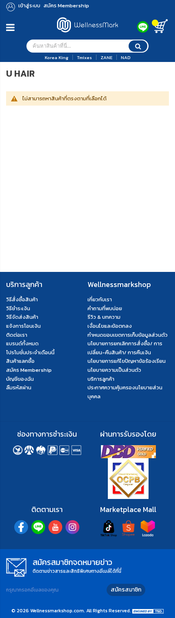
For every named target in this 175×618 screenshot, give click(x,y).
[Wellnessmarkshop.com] (87, 34)
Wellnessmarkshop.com (57, 610)
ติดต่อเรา (16, 335)
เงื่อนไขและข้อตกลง (110, 326)
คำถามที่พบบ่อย (105, 308)
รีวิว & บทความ (104, 317)
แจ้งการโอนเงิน (23, 326)
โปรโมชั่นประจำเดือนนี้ (30, 352)
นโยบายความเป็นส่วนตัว (114, 370)
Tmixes (84, 57)
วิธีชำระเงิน (18, 308)
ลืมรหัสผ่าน (18, 387)
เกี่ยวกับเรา (100, 299)
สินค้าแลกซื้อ (20, 361)
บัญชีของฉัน (20, 379)
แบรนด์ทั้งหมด (22, 343)
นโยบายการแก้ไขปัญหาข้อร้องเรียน (127, 361)
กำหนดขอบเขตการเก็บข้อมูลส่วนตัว (128, 335)
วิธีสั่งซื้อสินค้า (22, 299)
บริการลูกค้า (101, 379)
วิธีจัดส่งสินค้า (22, 317)
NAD (126, 57)
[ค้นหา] (138, 46)
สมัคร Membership (29, 370)
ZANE (106, 57)
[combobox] (87, 46)
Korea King (56, 57)
